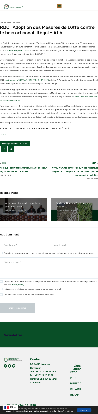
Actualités (18, 23)
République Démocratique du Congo (15, 143)
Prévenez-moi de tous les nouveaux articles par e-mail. (29, 295)
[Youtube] (13, 365)
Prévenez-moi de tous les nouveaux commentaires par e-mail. (32, 289)
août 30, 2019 (10, 210)
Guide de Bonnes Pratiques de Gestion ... (73, 205)
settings (70, 411)
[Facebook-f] (9, 365)
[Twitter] (5, 365)
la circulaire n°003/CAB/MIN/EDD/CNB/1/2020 (27, 80)
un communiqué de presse (17, 50)
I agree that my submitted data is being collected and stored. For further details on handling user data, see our (50, 283)
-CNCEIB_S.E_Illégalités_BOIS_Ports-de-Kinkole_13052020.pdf (35, 128)
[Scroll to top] (93, 411)
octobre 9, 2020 (62, 210)
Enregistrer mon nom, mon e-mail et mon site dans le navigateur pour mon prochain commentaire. (49, 253)
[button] (59, 6)
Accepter (84, 410)
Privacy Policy (17, 285)
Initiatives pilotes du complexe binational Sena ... (22, 205)
